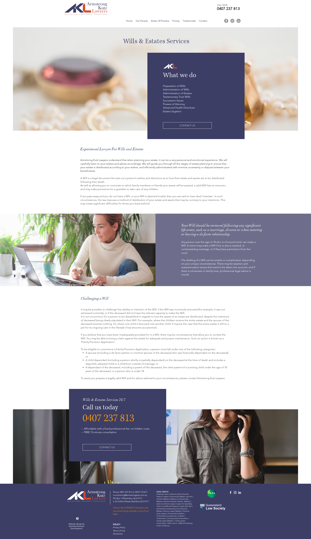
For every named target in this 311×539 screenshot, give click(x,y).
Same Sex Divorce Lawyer (166, 504)
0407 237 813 (229, 8)
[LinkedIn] (238, 21)
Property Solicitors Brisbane (180, 501)
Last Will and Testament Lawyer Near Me (177, 506)
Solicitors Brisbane (162, 499)
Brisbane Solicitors (162, 501)
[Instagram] (232, 21)
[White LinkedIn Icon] (240, 492)
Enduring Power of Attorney (166, 494)
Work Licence (172, 523)
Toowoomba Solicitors (175, 513)
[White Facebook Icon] (230, 492)
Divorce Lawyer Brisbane (172, 511)
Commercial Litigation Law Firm (181, 496)
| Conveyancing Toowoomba (177, 518)
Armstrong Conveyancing (165, 509)
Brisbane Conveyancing (179, 499)
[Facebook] (226, 21)
